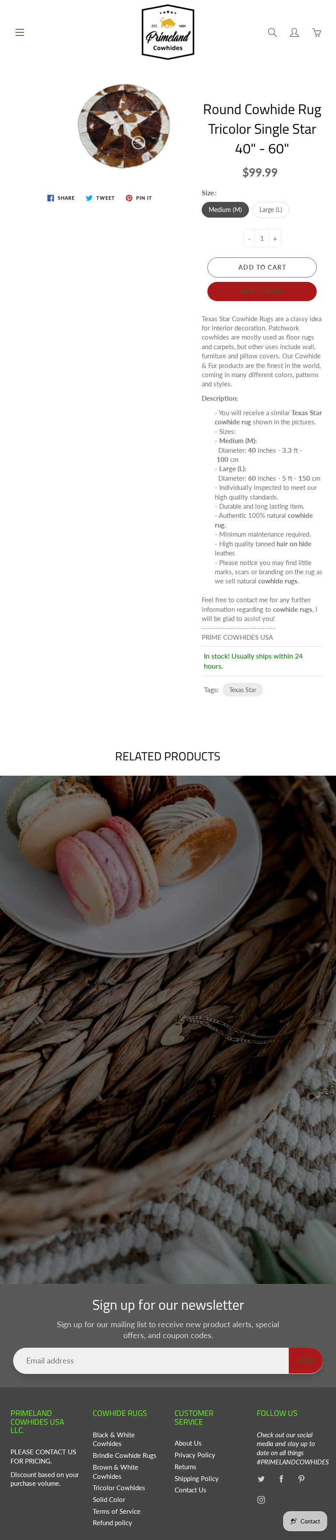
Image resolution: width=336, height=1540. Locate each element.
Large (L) (270, 209)
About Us (188, 1443)
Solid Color (109, 1499)
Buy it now (262, 291)
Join (306, 1360)
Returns (185, 1467)
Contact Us (190, 1490)
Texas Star (242, 690)
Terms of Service (116, 1511)
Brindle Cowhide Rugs (125, 1455)
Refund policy (112, 1522)
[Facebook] (281, 1479)
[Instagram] (261, 1499)
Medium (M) (225, 209)
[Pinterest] (301, 1479)
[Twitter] (261, 1479)
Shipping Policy (197, 1478)
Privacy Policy (195, 1455)
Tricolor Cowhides (119, 1487)
